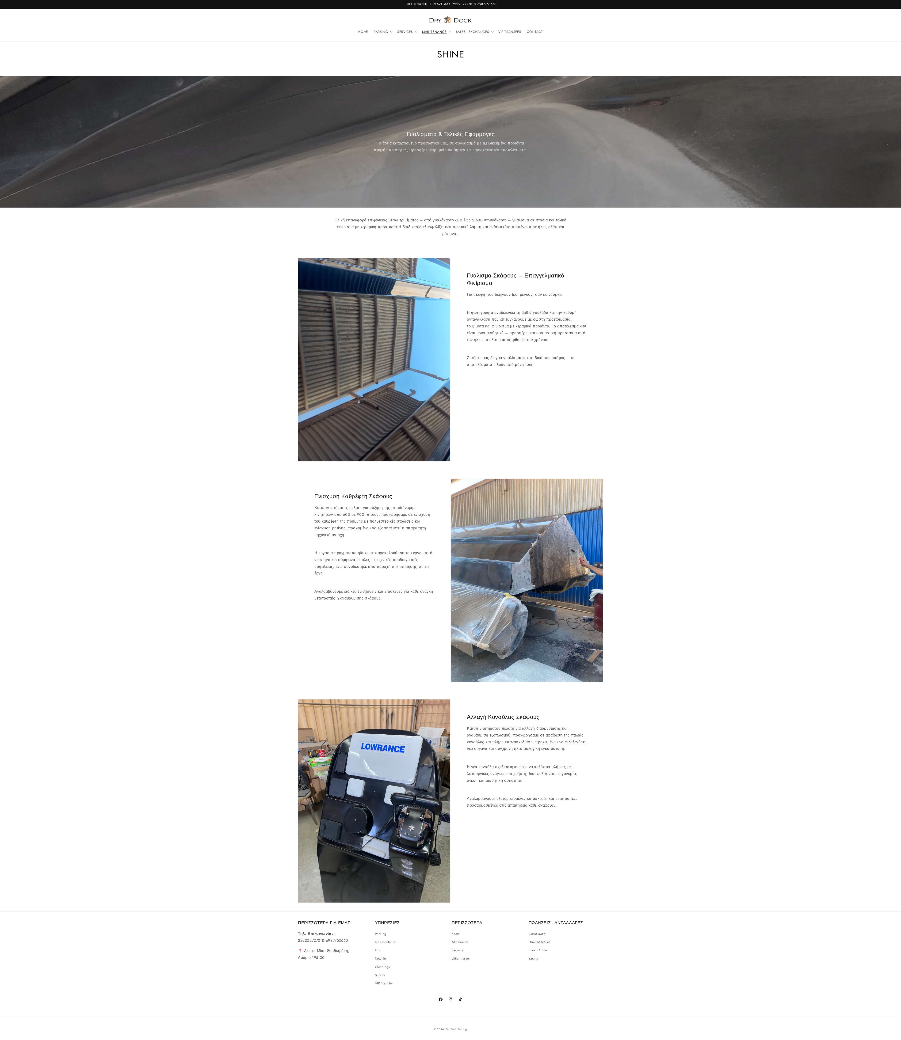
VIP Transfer (384, 983)
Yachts (533, 958)
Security (458, 950)
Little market (461, 958)
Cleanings (382, 966)
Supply (380, 974)
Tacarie (380, 958)
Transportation (386, 941)
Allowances (460, 941)
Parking (380, 933)
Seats (456, 933)
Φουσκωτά (537, 933)
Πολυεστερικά (539, 941)
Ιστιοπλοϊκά (538, 950)
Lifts (378, 950)
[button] (382, 32)
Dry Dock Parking (456, 1029)
